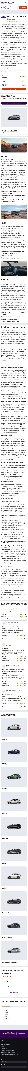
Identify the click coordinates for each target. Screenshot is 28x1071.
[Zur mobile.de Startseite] (7, 3)
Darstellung (4, 1064)
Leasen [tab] (21, 1005)
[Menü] (25, 2)
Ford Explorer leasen (6, 72)
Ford (14, 11)
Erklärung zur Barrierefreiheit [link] (8, 1052)
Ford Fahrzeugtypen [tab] (20, 976)
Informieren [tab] (6, 1005)
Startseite (2, 11)
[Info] (19, 611)
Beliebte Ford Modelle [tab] (8, 976)
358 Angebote (22, 81)
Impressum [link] (3, 1040)
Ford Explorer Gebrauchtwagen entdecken (11, 70)
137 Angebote (22, 76)
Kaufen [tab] (14, 1005)
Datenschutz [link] (4, 1048)
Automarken (9, 11)
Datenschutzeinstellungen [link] (7, 1050)
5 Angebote (23, 85)
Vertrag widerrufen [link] (5, 1044)
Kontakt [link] (3, 1046)
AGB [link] (2, 1042)
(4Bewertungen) (20, 21)
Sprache (3, 1059)
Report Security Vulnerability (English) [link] (10, 1054)
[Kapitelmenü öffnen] (4, 7)
